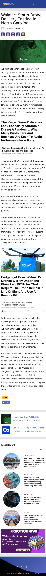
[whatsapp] (8, 34)
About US (35, 573)
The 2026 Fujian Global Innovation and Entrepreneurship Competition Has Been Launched (33, 519)
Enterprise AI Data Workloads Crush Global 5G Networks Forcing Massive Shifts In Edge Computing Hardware (34, 482)
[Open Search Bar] (34, 4)
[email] (23, 34)
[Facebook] (26, 566)
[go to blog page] (41, 449)
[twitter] (13, 34)
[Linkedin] (17, 566)
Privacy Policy (25, 573)
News (5, 398)
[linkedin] (18, 34)
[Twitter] (22, 566)
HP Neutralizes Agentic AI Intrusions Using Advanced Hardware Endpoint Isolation (33, 500)
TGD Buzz (9, 28)
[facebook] (3, 34)
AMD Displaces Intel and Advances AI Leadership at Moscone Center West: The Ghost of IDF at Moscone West (34, 463)
